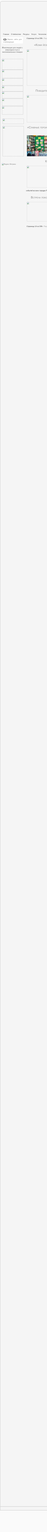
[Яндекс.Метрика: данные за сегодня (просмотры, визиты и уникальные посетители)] (9, 164)
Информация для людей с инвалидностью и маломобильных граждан (12, 50)
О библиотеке (16, 34)
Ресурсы (26, 34)
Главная (6, 34)
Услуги (33, 34)
